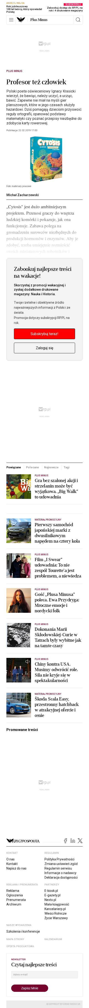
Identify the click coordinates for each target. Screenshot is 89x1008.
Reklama (12, 891)
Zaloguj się (44, 348)
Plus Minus (38, 20)
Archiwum (13, 904)
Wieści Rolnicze (55, 913)
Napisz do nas (16, 868)
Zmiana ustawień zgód (61, 864)
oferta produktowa (20, 946)
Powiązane (13, 467)
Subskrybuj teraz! (44, 334)
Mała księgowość (56, 904)
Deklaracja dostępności (61, 877)
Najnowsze (51, 467)
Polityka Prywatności (59, 859)
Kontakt (12, 864)
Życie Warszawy (56, 918)
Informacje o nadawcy (60, 873)
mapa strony (15, 939)
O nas (10, 859)
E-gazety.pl (52, 895)
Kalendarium (53, 939)
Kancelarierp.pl (55, 909)
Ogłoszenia (14, 895)
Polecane (32, 467)
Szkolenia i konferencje (23, 931)
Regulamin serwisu (58, 868)
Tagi (67, 467)
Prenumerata (16, 900)
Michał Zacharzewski (22, 195)
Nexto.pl (50, 900)
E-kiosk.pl (51, 891)
